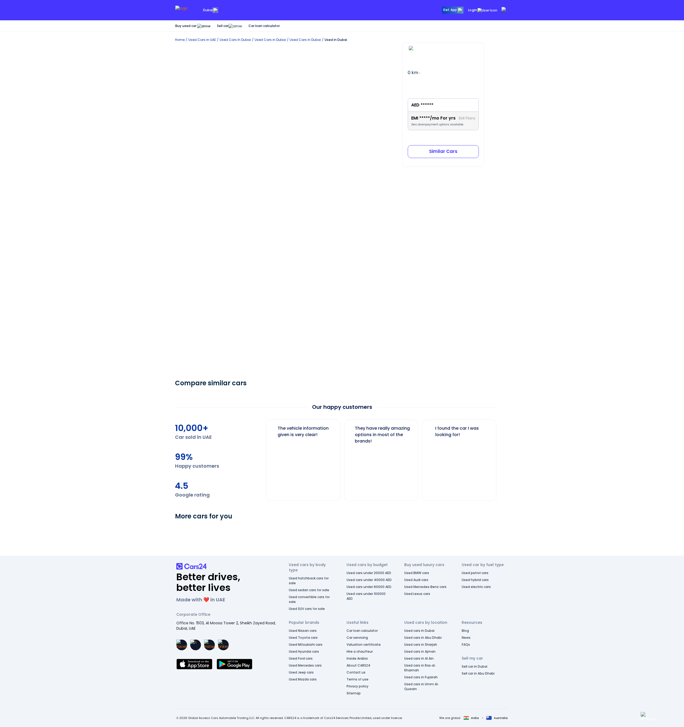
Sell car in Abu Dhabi (478, 673)
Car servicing (357, 637)
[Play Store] (234, 664)
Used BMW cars (416, 573)
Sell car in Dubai (474, 666)
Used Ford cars (301, 658)
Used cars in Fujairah (421, 677)
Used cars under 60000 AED (369, 586)
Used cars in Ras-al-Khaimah (420, 667)
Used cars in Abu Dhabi (423, 637)
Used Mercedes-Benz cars (425, 586)
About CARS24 (358, 665)
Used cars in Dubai (419, 630)
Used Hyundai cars (304, 651)
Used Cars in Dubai (270, 39)
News (466, 637)
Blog (465, 630)
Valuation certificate (364, 644)
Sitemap (354, 693)
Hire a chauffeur (360, 651)
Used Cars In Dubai (235, 39)
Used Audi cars (416, 580)
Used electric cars (476, 586)
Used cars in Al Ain (419, 658)
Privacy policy (357, 686)
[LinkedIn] (223, 645)
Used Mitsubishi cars (305, 644)
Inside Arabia (357, 658)
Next (500, 457)
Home (180, 39)
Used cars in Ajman (420, 651)
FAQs (466, 644)
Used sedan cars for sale (309, 590)
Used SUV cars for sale (307, 608)
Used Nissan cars (303, 630)
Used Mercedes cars (305, 665)
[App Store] (194, 664)
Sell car (222, 26)
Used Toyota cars (303, 637)
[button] (648, 716)
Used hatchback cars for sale (309, 580)
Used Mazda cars (303, 679)
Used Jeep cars (301, 672)
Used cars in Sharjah (420, 644)
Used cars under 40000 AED (369, 580)
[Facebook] (181, 645)
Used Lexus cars (417, 593)
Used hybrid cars (475, 580)
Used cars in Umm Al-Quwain (421, 686)
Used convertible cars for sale (309, 599)
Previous (262, 457)
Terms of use (357, 679)
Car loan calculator (264, 26)
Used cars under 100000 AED (366, 596)
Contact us (356, 672)
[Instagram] (209, 645)
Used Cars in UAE (202, 39)
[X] (195, 645)
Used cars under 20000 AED (369, 573)
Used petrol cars (475, 573)
